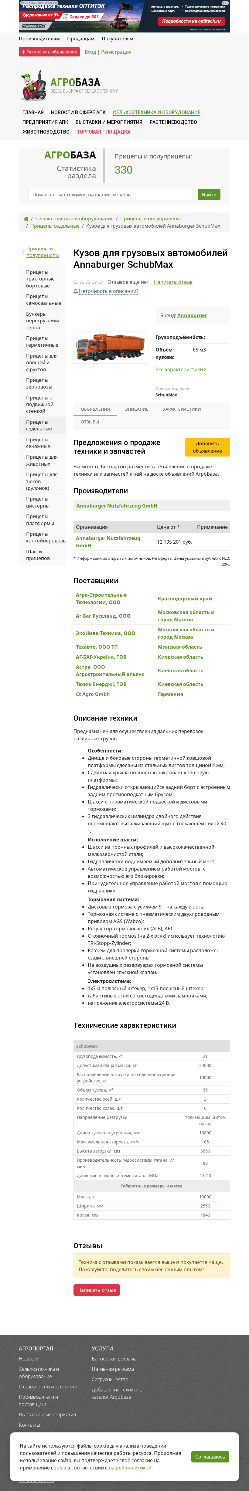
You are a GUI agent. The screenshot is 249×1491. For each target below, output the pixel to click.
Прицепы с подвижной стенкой (39, 404)
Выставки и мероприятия (47, 1414)
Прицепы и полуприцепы (42, 252)
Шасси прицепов (38, 555)
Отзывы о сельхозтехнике (48, 1386)
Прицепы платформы (40, 519)
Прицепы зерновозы (39, 383)
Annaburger (192, 315)
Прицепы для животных (42, 460)
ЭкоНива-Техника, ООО (105, 633)
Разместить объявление (51, 52)
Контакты (29, 1424)
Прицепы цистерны (37, 502)
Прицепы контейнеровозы (46, 537)
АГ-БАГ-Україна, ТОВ (101, 657)
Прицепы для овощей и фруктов (42, 362)
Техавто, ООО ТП (97, 647)
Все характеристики (179, 369)
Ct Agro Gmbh (93, 694)
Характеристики (182, 409)
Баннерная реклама (114, 1358)
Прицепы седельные (39, 425)
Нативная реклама (113, 1369)
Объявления (95, 409)
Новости (29, 1358)
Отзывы (90, 422)
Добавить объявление (207, 447)
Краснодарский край (185, 598)
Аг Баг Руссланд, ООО (103, 616)
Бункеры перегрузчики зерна (42, 321)
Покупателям (117, 38)
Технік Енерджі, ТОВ (101, 684)
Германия (170, 694)
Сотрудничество (110, 1379)
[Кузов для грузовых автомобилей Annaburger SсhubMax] (110, 347)
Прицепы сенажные (38, 443)
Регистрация (116, 52)
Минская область (180, 647)
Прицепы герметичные (42, 341)
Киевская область (180, 657)
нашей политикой (130, 1467)
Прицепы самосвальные (43, 299)
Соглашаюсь (210, 1456)
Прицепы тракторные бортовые (40, 279)
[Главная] (26, 218)
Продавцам (80, 38)
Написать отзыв (173, 282)
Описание (136, 409)
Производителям (39, 38)
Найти (209, 194)
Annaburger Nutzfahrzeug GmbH (117, 505)
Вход (90, 52)
